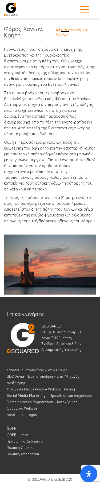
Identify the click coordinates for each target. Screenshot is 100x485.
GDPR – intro (17, 434)
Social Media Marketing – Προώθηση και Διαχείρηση (49, 395)
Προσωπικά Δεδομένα (25, 441)
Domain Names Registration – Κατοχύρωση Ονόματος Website (42, 405)
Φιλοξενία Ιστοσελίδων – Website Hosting (41, 389)
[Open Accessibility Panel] (88, 473)
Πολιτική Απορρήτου (23, 453)
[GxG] (23, 343)
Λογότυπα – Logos (22, 414)
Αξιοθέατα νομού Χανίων (71, 31)
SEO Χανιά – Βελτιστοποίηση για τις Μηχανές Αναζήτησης (43, 379)
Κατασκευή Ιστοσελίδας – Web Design (37, 369)
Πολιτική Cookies (20, 447)
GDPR (12, 428)
